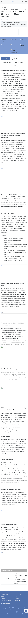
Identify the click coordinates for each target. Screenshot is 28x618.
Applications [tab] (15, 59)
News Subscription (6, 600)
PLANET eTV (18, 594)
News (16, 596)
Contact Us (4, 598)
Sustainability (4, 594)
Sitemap (19, 612)
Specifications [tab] (18, 62)
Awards (3, 596)
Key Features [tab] (6, 62)
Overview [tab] (5, 59)
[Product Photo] (14, 24)
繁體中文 (17, 600)
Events (17, 598)
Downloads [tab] (6, 66)
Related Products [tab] (18, 66)
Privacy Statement (11, 612)
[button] (2, 32)
